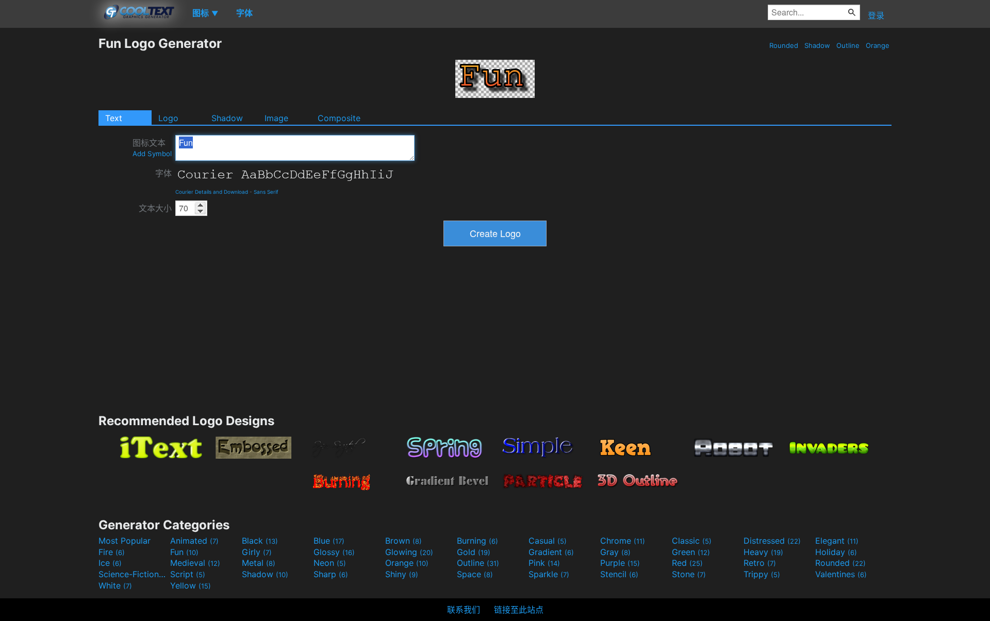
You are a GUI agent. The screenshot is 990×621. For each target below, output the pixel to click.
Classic (692, 540)
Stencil (619, 574)
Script (187, 574)
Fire (111, 552)
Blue (329, 540)
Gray (615, 552)
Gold (473, 552)
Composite (339, 118)
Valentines (841, 574)
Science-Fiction (133, 574)
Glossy (334, 552)
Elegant (837, 540)
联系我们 (463, 610)
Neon (330, 563)
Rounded (783, 45)
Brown (403, 540)
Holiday (836, 552)
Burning (477, 540)
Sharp (331, 574)
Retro (760, 563)
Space (475, 574)
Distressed (772, 540)
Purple (620, 563)
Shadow (817, 45)
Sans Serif (266, 192)
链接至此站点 (518, 610)
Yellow (190, 585)
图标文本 (152, 148)
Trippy (762, 574)
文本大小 (155, 208)
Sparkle (549, 574)
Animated (194, 540)
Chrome (622, 540)
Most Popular (124, 540)
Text (113, 118)
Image (276, 118)
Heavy (763, 552)
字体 (163, 173)
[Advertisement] (49, 190)
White (115, 585)
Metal (258, 563)
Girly (257, 552)
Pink (544, 563)
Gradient (551, 552)
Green (691, 552)
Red (687, 563)
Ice (110, 563)
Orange (878, 45)
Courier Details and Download (211, 192)
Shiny (401, 574)
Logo (168, 118)
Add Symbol (152, 153)
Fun (184, 552)
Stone (689, 574)
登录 (876, 15)
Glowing (409, 552)
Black (260, 540)
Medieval (195, 563)
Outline (848, 45)
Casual (548, 540)
